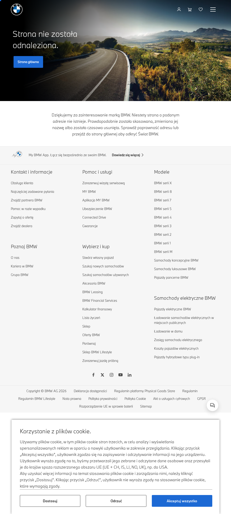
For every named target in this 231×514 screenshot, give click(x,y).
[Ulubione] (201, 9)
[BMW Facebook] (93, 375)
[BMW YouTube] (120, 375)
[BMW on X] (102, 375)
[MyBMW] (179, 9)
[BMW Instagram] (111, 375)
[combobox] (212, 405)
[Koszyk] (190, 9)
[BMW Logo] (17, 9)
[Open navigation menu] (213, 9)
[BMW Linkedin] (129, 375)
